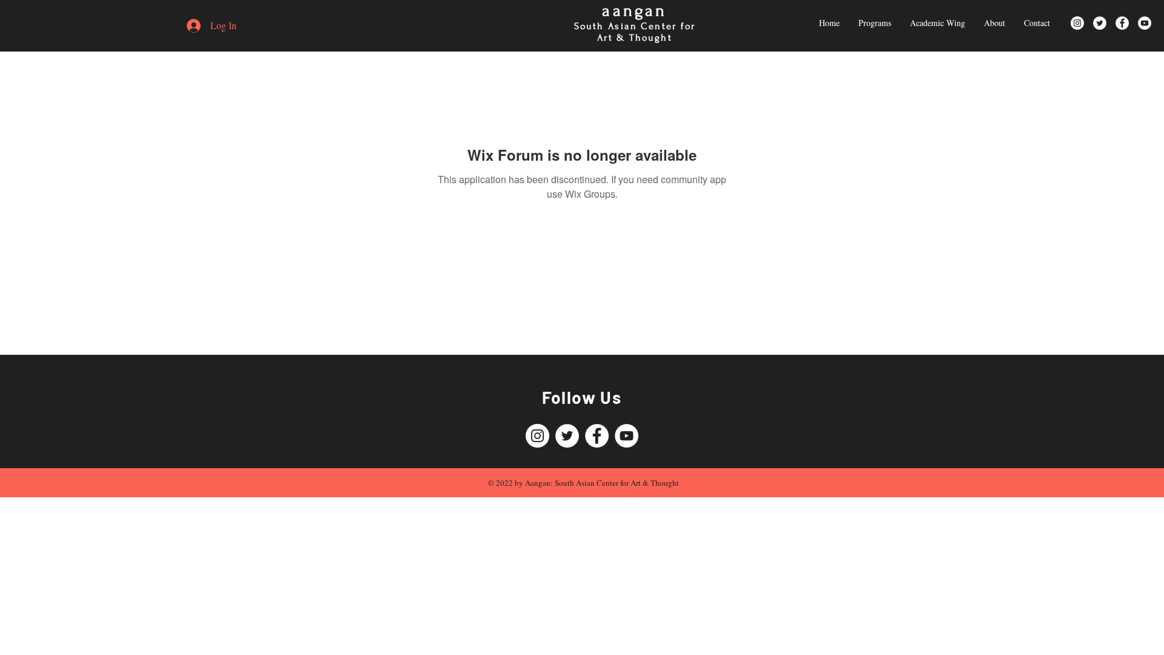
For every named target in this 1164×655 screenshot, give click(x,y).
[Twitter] (1099, 23)
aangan (634, 10)
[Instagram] (1077, 23)
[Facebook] (1122, 23)
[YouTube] (1144, 23)
